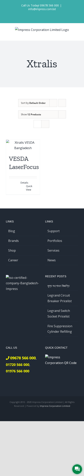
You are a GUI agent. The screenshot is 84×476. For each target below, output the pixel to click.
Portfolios (54, 241)
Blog (11, 231)
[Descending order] (62, 103)
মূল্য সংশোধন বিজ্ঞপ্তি (58, 286)
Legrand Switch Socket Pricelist (58, 313)
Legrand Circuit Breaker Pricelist (59, 298)
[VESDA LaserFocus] (23, 145)
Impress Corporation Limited (55, 405)
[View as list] (45, 124)
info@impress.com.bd (42, 9)
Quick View (29, 188)
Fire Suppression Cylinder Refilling (59, 329)
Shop (12, 250)
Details (24, 182)
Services (53, 250)
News (51, 260)
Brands (13, 241)
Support (53, 231)
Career (13, 260)
